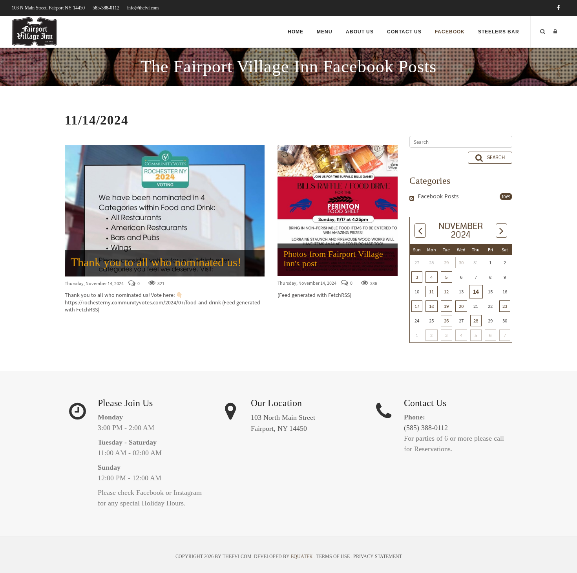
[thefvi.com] (35, 31)
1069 (506, 197)
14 (475, 292)
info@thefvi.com (143, 8)
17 (416, 306)
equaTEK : (303, 556)
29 (446, 262)
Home (295, 32)
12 (446, 291)
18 (431, 306)
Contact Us (404, 32)
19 (446, 306)
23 (504, 306)
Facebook (450, 32)
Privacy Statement (377, 556)
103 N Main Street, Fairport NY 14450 (48, 8)
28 (475, 320)
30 (461, 262)
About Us (360, 32)
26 (446, 320)
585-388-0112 (106, 8)
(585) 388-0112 (426, 428)
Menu (324, 32)
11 (431, 291)
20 (461, 306)
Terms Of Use (333, 556)
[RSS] (412, 198)
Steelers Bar (498, 32)
